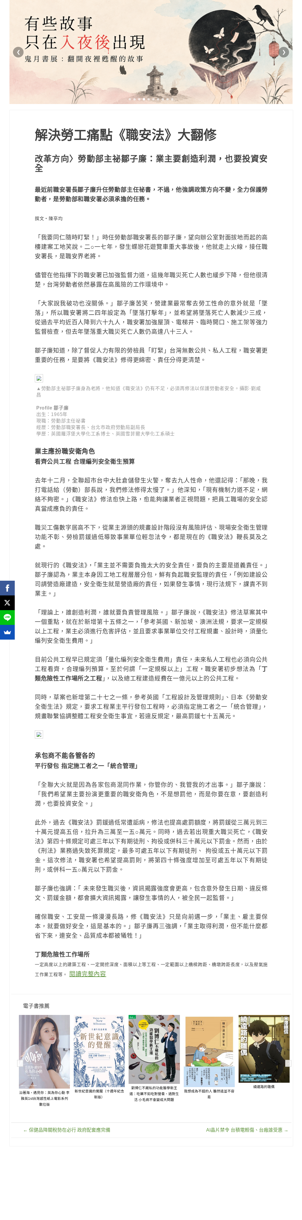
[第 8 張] (163, 99)
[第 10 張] (172, 99)
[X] (7, 602)
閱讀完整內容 (87, 974)
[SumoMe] (7, 632)
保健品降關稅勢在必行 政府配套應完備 (66, 1129)
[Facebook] (7, 588)
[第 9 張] (167, 99)
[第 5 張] (148, 99)
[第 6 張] (153, 99)
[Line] (7, 617)
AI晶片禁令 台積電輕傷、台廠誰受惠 (247, 1129)
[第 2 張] (134, 99)
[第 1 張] (130, 99)
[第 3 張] (139, 99)
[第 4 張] (144, 99)
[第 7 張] (158, 99)
